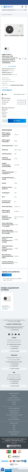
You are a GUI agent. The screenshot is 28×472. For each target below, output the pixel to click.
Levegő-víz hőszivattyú (7, 14)
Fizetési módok (14, 417)
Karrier (14, 429)
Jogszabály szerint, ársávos (17, 85)
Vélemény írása (7, 274)
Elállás (14, 425)
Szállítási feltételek (14, 412)
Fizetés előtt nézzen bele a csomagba (14, 415)
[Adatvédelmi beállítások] (2, 469)
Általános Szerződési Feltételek (14, 400)
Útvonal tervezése (14, 351)
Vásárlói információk (14, 393)
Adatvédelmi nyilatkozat (14, 397)
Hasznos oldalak (14, 423)
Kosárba (18, 120)
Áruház (14, 404)
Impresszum (14, 395)
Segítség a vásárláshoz (14, 408)
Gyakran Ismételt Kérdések (14, 419)
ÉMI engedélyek (14, 434)
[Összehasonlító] (20, 58)
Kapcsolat (14, 402)
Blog (14, 427)
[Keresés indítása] (25, 10)
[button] (22, 7)
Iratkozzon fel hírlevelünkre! (14, 432)
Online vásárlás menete (14, 410)
